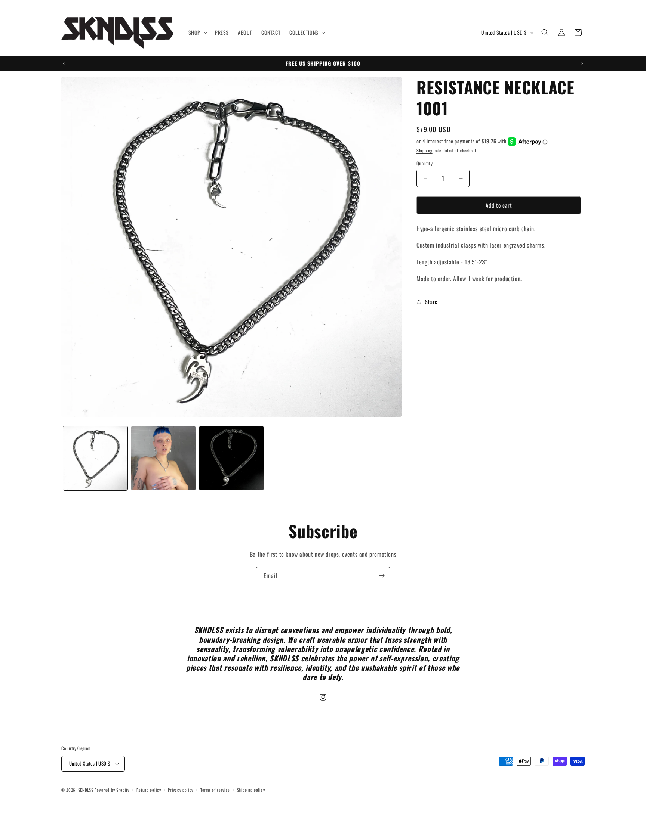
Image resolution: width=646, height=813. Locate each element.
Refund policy (148, 790)
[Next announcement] (582, 63)
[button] (197, 32)
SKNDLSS (85, 790)
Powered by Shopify (112, 790)
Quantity (424, 163)
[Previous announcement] (64, 63)
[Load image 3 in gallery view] (231, 458)
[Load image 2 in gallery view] (163, 458)
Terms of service (215, 790)
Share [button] (431, 301)
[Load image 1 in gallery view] (95, 458)
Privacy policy (180, 790)
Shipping (424, 150)
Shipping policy (251, 790)
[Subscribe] (381, 575)
